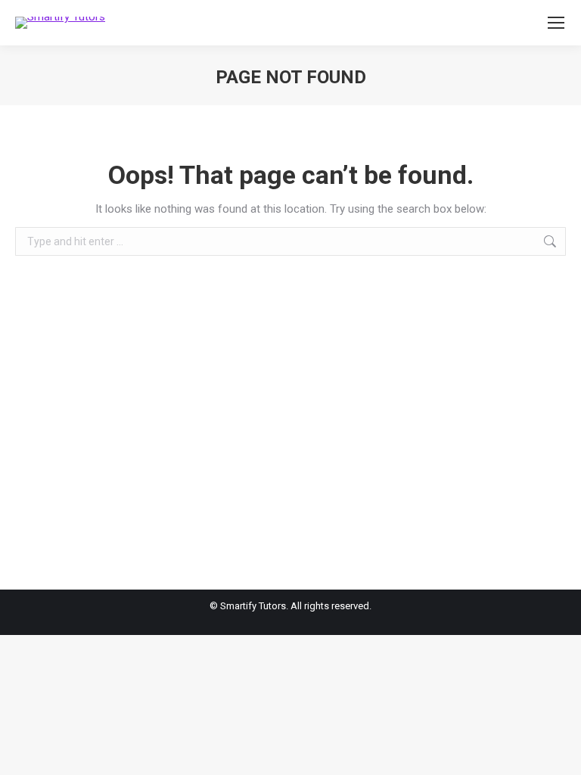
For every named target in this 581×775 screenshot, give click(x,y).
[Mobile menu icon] (556, 23)
